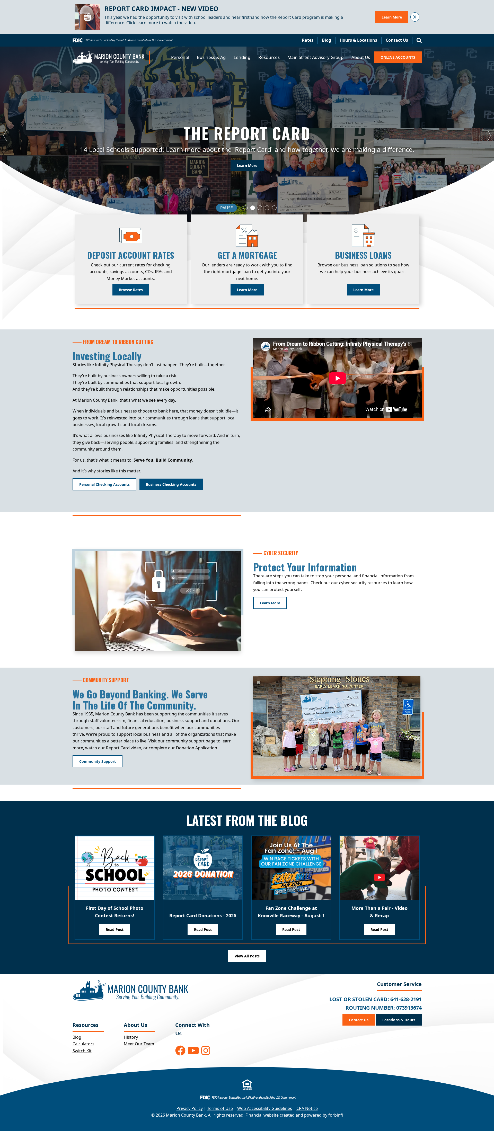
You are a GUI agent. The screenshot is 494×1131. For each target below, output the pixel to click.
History (131, 1037)
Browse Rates (131, 289)
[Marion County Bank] (111, 57)
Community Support (97, 761)
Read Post (114, 929)
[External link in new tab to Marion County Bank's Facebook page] (180, 1050)
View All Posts (247, 956)
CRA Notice (307, 1108)
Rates (307, 40)
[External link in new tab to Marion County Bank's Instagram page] (205, 1050)
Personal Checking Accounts (104, 484)
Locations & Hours (398, 1019)
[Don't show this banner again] (414, 16)
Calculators (83, 1044)
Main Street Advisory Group (315, 57)
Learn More (392, 17)
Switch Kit (82, 1051)
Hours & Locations (358, 40)
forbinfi (335, 1115)
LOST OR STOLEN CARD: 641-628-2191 (375, 999)
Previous (5, 135)
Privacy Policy (190, 1108)
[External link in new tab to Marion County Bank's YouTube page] (193, 1050)
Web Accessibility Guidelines (264, 1108)
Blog (326, 40)
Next (489, 135)
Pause (226, 208)
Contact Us (397, 40)
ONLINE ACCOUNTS (398, 57)
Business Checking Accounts (171, 484)
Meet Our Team (139, 1044)
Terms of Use (220, 1108)
